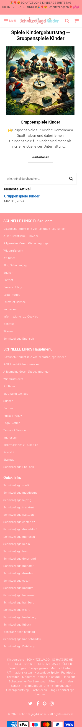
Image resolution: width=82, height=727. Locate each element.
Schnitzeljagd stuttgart (18, 514)
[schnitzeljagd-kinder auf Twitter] (31, 704)
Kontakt (8, 324)
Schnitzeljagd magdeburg (20, 492)
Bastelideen (39, 690)
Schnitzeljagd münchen (19, 536)
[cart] (77, 21)
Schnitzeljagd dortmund (19, 558)
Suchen (8, 272)
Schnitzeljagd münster (18, 566)
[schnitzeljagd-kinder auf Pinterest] (45, 704)
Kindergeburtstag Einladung (41, 677)
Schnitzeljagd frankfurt (18, 507)
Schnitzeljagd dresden (18, 573)
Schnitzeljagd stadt (16, 485)
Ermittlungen (17, 668)
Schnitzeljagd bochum (18, 588)
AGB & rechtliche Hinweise (21, 236)
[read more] (40, 80)
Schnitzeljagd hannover (19, 595)
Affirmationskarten (19, 672)
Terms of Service (14, 302)
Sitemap (8, 331)
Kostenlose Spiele (47, 672)
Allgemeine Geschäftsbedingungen (26, 243)
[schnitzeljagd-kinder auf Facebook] (38, 704)
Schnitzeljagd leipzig (17, 500)
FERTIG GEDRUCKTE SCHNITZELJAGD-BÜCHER (40, 664)
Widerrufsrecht (13, 250)
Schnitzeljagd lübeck (17, 624)
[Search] (67, 21)
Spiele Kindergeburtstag (38, 32)
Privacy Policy (12, 287)
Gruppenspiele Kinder (40, 122)
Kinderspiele (15, 659)
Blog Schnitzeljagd (15, 265)
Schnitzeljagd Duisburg (19, 646)
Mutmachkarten (61, 668)
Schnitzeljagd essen (16, 580)
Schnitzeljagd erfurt (16, 609)
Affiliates (9, 258)
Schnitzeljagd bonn (16, 551)
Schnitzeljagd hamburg (19, 602)
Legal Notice (11, 294)
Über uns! (40, 694)
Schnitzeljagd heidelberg (19, 617)
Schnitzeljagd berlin (16, 544)
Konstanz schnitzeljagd (19, 632)
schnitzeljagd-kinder (32, 714)
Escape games (38, 668)
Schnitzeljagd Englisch (18, 338)
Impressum (10, 309)
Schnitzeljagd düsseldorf (20, 529)
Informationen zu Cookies (20, 316)
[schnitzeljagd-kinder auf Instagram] (52, 704)
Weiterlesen (40, 157)
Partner (8, 280)
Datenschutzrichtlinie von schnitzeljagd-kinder (34, 228)
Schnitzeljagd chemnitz (19, 522)
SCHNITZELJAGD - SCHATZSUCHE (50, 659)
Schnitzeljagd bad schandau (22, 639)
